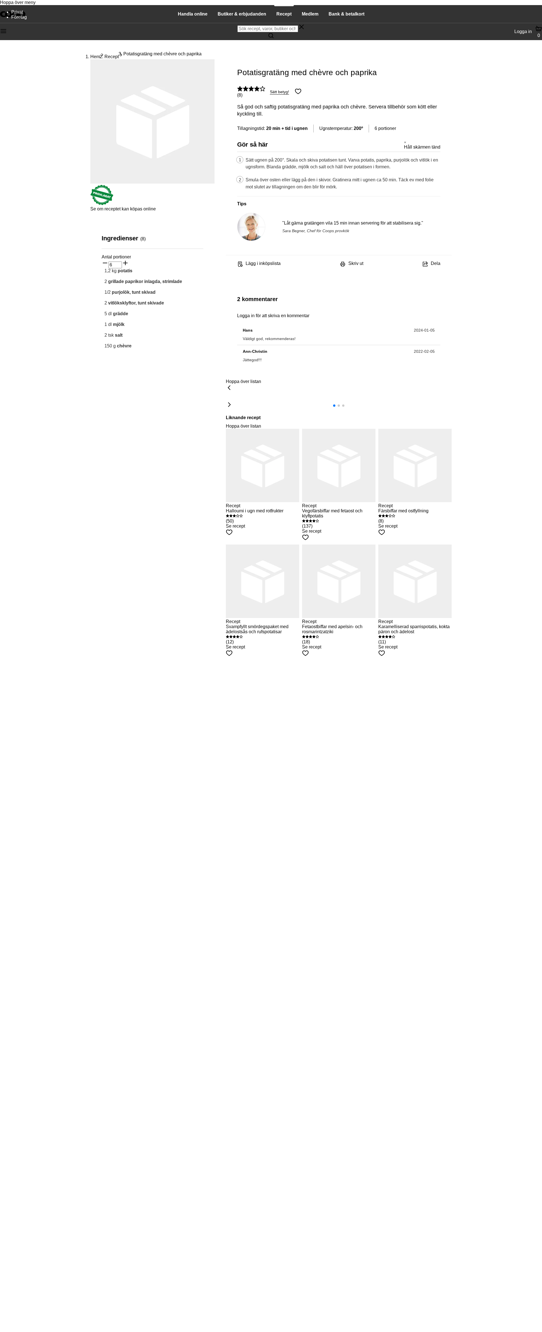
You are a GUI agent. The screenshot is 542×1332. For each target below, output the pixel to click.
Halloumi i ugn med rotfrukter (254, 510)
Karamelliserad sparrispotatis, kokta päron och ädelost (414, 629)
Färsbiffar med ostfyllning (403, 510)
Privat (17, 12)
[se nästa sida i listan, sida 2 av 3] (229, 405)
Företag (19, 17)
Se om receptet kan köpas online (123, 208)
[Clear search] (301, 27)
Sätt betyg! (279, 92)
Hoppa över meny (18, 2)
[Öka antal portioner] (125, 263)
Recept (111, 56)
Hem (95, 56)
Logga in (523, 31)
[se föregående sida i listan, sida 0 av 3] (229, 388)
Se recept (235, 526)
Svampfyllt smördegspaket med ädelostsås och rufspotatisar (257, 629)
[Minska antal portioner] (105, 263)
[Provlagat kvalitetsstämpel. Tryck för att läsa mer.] (101, 203)
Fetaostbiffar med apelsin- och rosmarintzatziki (332, 629)
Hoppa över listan (243, 381)
